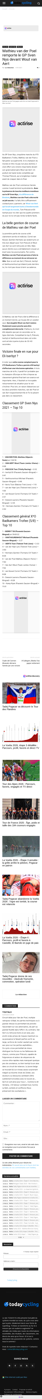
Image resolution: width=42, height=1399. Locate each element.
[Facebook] (4, 73)
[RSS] (26, 1365)
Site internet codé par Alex (16, 1377)
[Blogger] (9, 1365)
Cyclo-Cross (13, 47)
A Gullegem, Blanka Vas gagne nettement (31, 662)
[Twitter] (10, 73)
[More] (31, 73)
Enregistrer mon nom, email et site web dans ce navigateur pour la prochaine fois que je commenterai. (20, 1147)
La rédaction (9, 67)
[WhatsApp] (20, 73)
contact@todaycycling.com (17, 1349)
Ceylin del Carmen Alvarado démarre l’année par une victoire (11, 663)
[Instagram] (21, 1365)
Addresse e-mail (9, 1261)
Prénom (6, 1253)
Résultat (20, 47)
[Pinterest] (15, 73)
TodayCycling (12, 1280)
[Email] (26, 73)
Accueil (4, 9)
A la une (11, 9)
